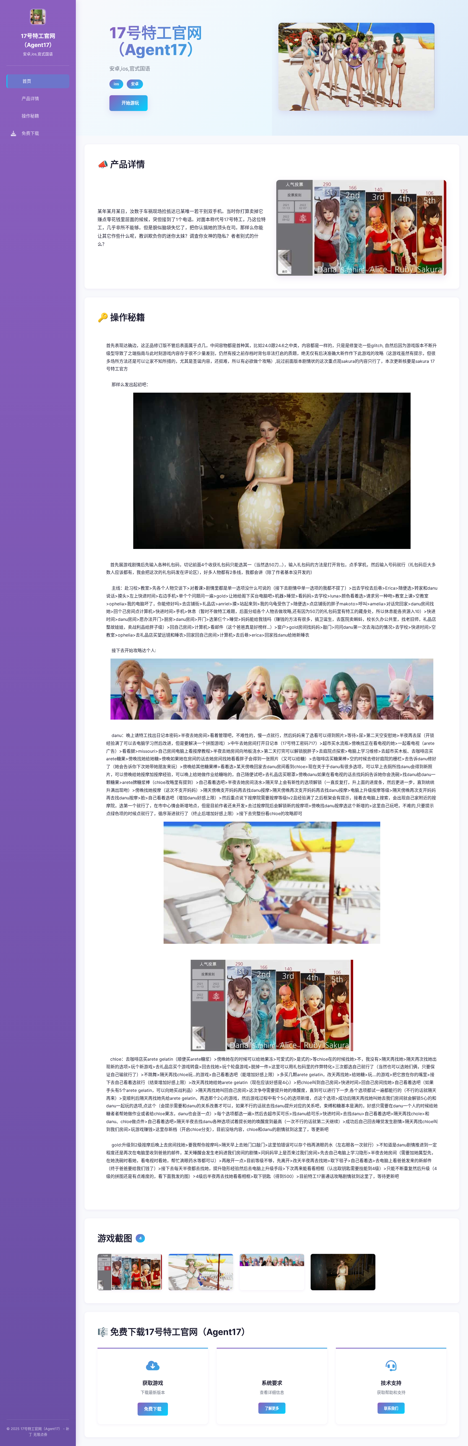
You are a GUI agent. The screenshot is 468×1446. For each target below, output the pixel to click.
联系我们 (391, 1408)
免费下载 (152, 1409)
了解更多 (272, 1408)
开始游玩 (130, 103)
